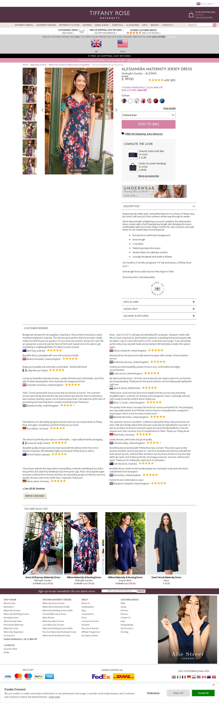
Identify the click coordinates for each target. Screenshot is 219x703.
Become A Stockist (90, 628)
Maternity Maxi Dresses (53, 621)
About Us (86, 603)
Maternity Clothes (69, 25)
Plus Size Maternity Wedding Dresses (59, 632)
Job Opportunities (90, 635)
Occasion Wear (10, 648)
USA (122, 51)
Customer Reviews (90, 621)
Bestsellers (9, 606)
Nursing (87, 25)
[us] (122, 48)
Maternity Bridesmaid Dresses (56, 635)
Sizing (123, 606)
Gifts (144, 25)
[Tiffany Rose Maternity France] (184, 677)
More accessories (148, 176)
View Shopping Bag (203, 17)
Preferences (153, 693)
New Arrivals (9, 603)
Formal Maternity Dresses (54, 614)
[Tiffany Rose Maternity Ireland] (179, 677)
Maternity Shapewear (13, 632)
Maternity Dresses (46, 25)
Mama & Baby (102, 25)
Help (123, 621)
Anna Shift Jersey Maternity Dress (42, 577)
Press (84, 617)
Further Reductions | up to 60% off (142, 87)
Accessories (132, 25)
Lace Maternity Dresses (53, 624)
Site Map (124, 632)
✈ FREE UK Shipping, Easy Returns (109, 55)
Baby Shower (49, 617)
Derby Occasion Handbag (152, 163)
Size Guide (169, 108)
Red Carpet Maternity (13, 624)
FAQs (123, 603)
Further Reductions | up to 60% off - (109, 60)
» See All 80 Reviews (34, 488)
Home (25, 64)
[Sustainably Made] (81, 31)
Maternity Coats (11, 628)
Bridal (6, 652)
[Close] (172, 36)
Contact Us (125, 617)
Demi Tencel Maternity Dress (166, 577)
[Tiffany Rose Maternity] (94, 21)
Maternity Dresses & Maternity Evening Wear (69, 64)
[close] (213, 684)
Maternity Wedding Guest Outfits (58, 610)
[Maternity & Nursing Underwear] (154, 198)
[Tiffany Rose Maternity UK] (174, 677)
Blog (84, 610)
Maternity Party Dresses (54, 603)
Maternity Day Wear (13, 621)
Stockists (85, 624)
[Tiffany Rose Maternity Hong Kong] (213, 677)
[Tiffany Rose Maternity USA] (198, 677)
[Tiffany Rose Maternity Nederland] (193, 677)
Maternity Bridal (24, 25)
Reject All (178, 693)
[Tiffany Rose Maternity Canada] (203, 677)
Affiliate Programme (91, 632)
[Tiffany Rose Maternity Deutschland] (188, 677)
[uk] (96, 48)
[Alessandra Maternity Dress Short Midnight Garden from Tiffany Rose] (30, 76)
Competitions (88, 614)
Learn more (54, 697)
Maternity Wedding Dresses (16, 614)
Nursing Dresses (11, 617)
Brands (155, 25)
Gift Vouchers (127, 628)
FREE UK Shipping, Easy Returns (144, 133)
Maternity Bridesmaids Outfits (56, 606)
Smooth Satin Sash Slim (151, 151)
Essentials (117, 25)
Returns (124, 614)
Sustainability (88, 606)
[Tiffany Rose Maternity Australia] (208, 677)
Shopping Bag (127, 624)
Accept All (203, 693)
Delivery (124, 610)
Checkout (167, 25)
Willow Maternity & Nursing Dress (84, 577)
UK (96, 51)
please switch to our (144, 36)
